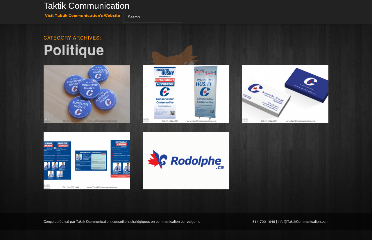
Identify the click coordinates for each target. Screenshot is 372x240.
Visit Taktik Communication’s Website (82, 15)
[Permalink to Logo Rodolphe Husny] (186, 161)
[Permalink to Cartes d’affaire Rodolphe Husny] (285, 94)
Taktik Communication (87, 6)
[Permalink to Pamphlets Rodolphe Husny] (87, 161)
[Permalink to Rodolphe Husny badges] (87, 94)
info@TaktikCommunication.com (303, 221)
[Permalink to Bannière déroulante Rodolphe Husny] (186, 94)
